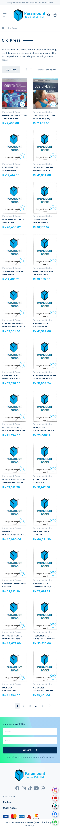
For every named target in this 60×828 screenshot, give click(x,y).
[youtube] (36, 788)
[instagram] (23, 788)
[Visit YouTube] (55, 798)
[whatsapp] (43, 788)
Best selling (50, 70)
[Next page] (49, 706)
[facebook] (17, 788)
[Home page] (3, 28)
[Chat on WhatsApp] (55, 822)
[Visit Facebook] (55, 814)
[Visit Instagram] (55, 790)
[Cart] (55, 15)
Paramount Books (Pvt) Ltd (28, 822)
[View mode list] (30, 69)
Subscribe (28, 750)
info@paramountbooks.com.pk (22, 2)
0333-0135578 (46, 2)
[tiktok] (30, 788)
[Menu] (5, 15)
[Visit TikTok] (55, 806)
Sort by (40, 70)
